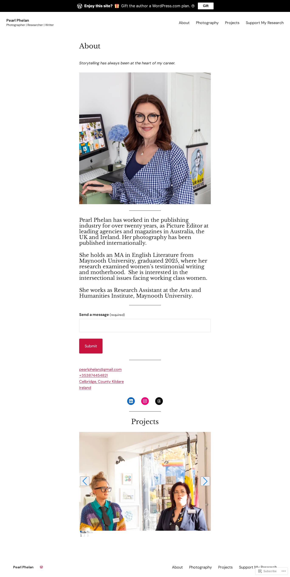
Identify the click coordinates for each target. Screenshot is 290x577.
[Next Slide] (205, 481)
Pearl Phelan (17, 20)
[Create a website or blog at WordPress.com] (41, 567)
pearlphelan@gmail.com (100, 369)
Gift (205, 6)
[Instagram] (145, 401)
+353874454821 (93, 375)
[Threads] (159, 401)
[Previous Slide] (84, 481)
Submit (91, 346)
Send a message (102, 314)
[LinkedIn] (131, 401)
